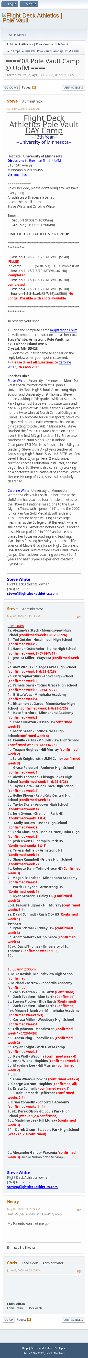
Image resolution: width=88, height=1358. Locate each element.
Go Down (11, 87)
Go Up (8, 1319)
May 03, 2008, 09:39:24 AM (23, 1209)
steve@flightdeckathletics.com (32, 593)
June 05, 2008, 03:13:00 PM (23, 1270)
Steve (12, 101)
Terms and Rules (41, 1348)
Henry (13, 1201)
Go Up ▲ (60, 1348)
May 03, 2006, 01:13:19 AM (23, 616)
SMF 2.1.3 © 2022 (33, 1353)
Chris (12, 1263)
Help (25, 1348)
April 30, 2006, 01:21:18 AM (24, 108)
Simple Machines (55, 1353)
